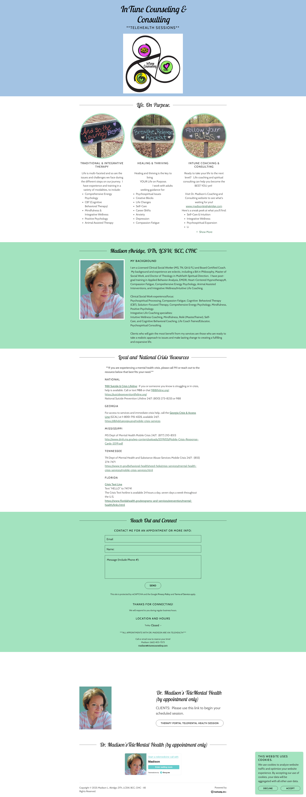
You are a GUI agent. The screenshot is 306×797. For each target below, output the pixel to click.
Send (153, 585)
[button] (204, 231)
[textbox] (153, 538)
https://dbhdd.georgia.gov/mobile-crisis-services (132, 421)
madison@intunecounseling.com (153, 645)
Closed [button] (155, 625)
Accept (290, 788)
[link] (153, 21)
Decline (268, 788)
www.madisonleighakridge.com (204, 206)
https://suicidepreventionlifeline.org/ (126, 394)
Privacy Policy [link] (164, 594)
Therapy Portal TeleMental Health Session (190, 723)
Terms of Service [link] (182, 594)
